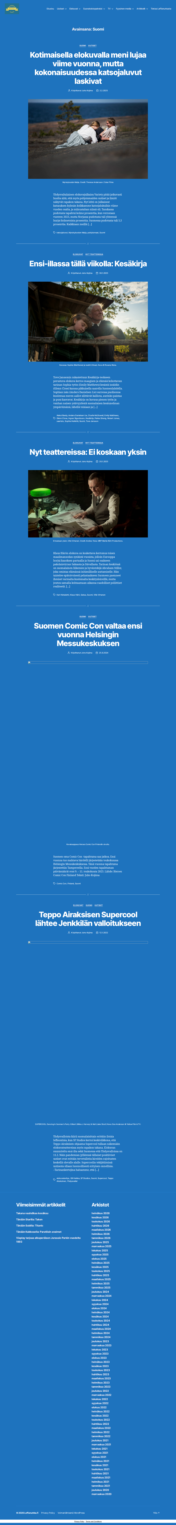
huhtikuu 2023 (100, 1374)
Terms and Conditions (94, 1521)
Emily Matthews (111, 415)
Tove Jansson (92, 421)
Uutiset (60, 8)
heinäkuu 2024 (101, 1312)
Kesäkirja (90, 418)
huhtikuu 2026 (100, 1225)
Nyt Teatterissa (94, 254)
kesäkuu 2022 (100, 1415)
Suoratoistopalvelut (92, 8)
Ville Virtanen (99, 595)
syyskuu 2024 (100, 1304)
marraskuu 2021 (101, 1444)
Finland (71, 883)
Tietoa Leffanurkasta (161, 8)
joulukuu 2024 (100, 1291)
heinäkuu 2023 (101, 1361)
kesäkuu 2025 (100, 1266)
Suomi (82, 46)
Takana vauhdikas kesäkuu (32, 1213)
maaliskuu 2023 (101, 1378)
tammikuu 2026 (101, 1238)
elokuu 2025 (99, 1258)
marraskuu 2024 (101, 1295)
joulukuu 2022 (100, 1390)
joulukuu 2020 (100, 1489)
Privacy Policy (48, 1513)
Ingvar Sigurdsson (76, 418)
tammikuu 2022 (101, 1436)
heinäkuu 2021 (100, 1461)
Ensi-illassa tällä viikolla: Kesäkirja (88, 263)
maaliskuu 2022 (101, 1427)
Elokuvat (73, 8)
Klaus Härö (75, 595)
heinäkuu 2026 (101, 1213)
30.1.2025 (103, 273)
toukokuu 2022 (101, 1419)
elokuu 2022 (99, 1407)
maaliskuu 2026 (101, 1229)
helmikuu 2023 (101, 1382)
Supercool (102, 1178)
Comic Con (62, 883)
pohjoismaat (93, 232)
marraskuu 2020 (101, 1494)
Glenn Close (62, 418)
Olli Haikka (75, 1178)
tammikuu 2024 (101, 1337)
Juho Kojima (87, 90)
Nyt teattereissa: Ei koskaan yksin (88, 452)
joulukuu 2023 (100, 1341)
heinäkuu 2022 (101, 1411)
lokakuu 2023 (100, 1349)
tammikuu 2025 (101, 1287)
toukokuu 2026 (101, 1221)
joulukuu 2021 (100, 1440)
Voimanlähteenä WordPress (71, 1513)
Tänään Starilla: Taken (29, 1219)
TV (109, 8)
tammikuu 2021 (101, 1485)
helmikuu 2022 (101, 1432)
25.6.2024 (103, 653)
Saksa (83, 595)
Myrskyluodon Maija (77, 232)
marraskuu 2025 (101, 1246)
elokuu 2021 (99, 1456)
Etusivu (50, 8)
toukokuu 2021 (100, 1469)
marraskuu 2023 (101, 1345)
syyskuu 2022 (100, 1403)
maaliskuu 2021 (101, 1477)
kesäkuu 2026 (100, 1217)
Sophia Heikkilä (71, 421)
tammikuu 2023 (101, 1386)
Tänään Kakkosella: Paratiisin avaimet (38, 1231)
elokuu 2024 (99, 1308)
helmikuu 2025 (101, 1283)
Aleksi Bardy (62, 415)
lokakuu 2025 (100, 1250)
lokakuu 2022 (100, 1399)
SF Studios (85, 1178)
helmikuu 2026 (101, 1233)
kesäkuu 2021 (100, 1465)
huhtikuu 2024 (100, 1324)
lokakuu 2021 (100, 1448)
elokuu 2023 (99, 1357)
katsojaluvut (62, 232)
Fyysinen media (123, 8)
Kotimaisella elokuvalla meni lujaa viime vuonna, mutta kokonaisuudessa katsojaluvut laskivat (88, 68)
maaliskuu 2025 (101, 1279)
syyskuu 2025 (100, 1254)
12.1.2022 (103, 932)
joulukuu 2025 (100, 1242)
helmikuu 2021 (100, 1481)
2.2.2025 (104, 90)
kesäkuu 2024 (100, 1316)
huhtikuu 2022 (100, 1423)
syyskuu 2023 (100, 1353)
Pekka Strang (100, 418)
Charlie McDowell (95, 415)
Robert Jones (113, 418)
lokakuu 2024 (100, 1300)
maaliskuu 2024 (101, 1328)
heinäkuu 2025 (101, 1262)
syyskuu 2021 (100, 1452)
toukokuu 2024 (101, 1320)
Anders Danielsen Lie (77, 415)
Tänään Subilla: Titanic (29, 1225)
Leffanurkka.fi (31, 1513)
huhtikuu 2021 (100, 1473)
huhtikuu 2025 (100, 1275)
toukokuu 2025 (101, 1271)
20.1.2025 (103, 461)
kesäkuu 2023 (100, 1366)
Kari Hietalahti (63, 595)
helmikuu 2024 (101, 1333)
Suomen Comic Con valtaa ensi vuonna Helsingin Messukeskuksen (88, 634)
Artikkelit (141, 8)
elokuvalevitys (63, 1178)
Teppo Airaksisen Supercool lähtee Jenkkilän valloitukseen (88, 919)
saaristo (60, 421)
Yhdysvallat (72, 1181)
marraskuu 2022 (101, 1394)
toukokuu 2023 (101, 1370)
